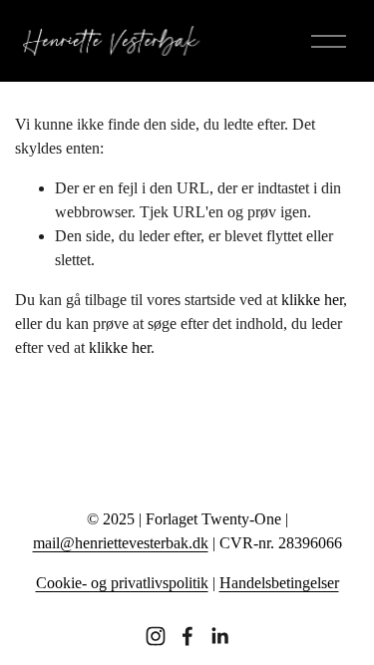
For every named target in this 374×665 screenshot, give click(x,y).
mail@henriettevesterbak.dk (120, 542)
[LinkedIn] (219, 636)
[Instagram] (156, 636)
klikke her (312, 299)
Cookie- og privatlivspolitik (122, 582)
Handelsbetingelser (279, 582)
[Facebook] (187, 636)
